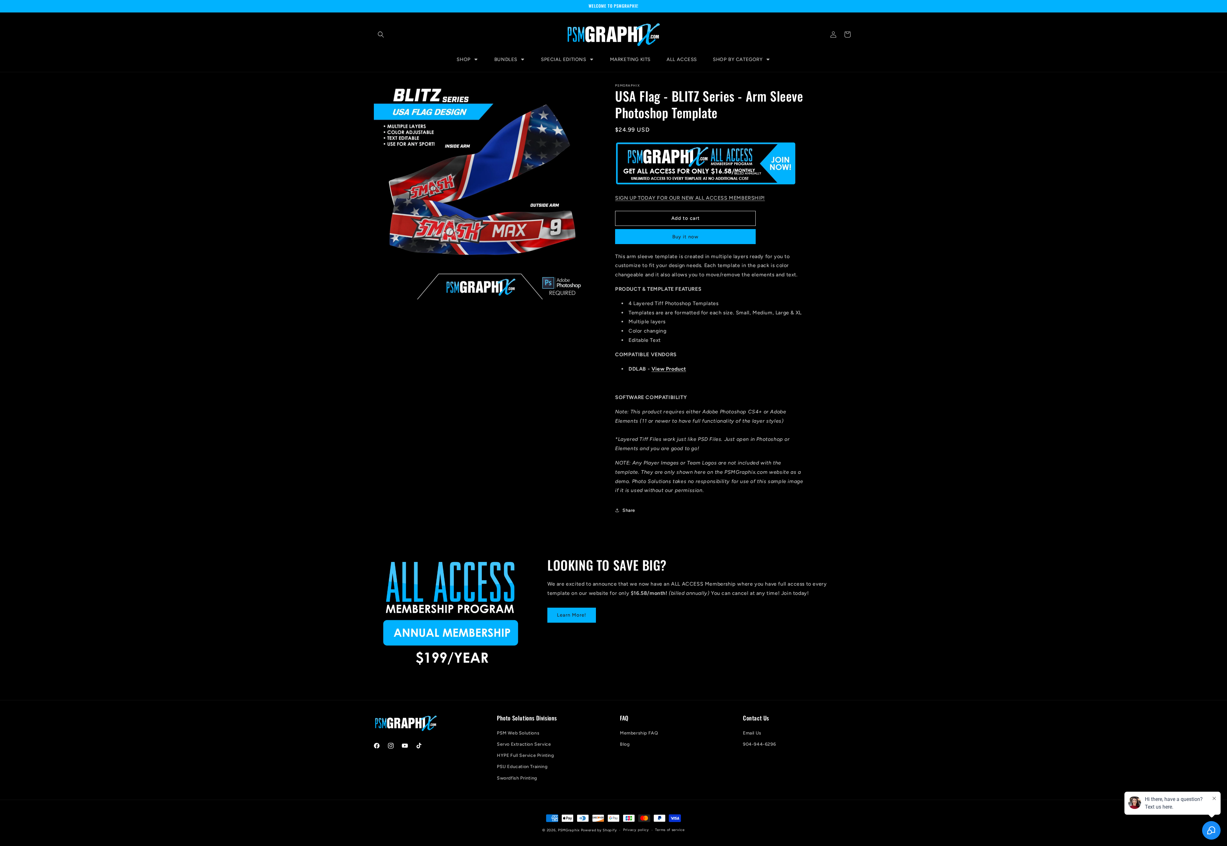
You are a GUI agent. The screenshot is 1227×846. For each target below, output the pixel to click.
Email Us (752, 733)
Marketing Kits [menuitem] (630, 59)
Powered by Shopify (599, 830)
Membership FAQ (639, 733)
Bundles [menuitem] (505, 59)
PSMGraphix (569, 830)
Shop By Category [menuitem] (738, 59)
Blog (624, 744)
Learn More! (571, 615)
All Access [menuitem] (682, 59)
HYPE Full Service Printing (525, 755)
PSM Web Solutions (518, 733)
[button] (381, 34)
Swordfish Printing (517, 778)
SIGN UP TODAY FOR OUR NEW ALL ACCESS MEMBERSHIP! (690, 198)
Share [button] (628, 510)
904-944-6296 (759, 744)
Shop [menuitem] (463, 59)
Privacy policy (636, 830)
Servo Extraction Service (524, 744)
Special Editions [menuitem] (563, 59)
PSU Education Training (522, 766)
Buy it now (685, 237)
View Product (669, 369)
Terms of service (669, 830)
